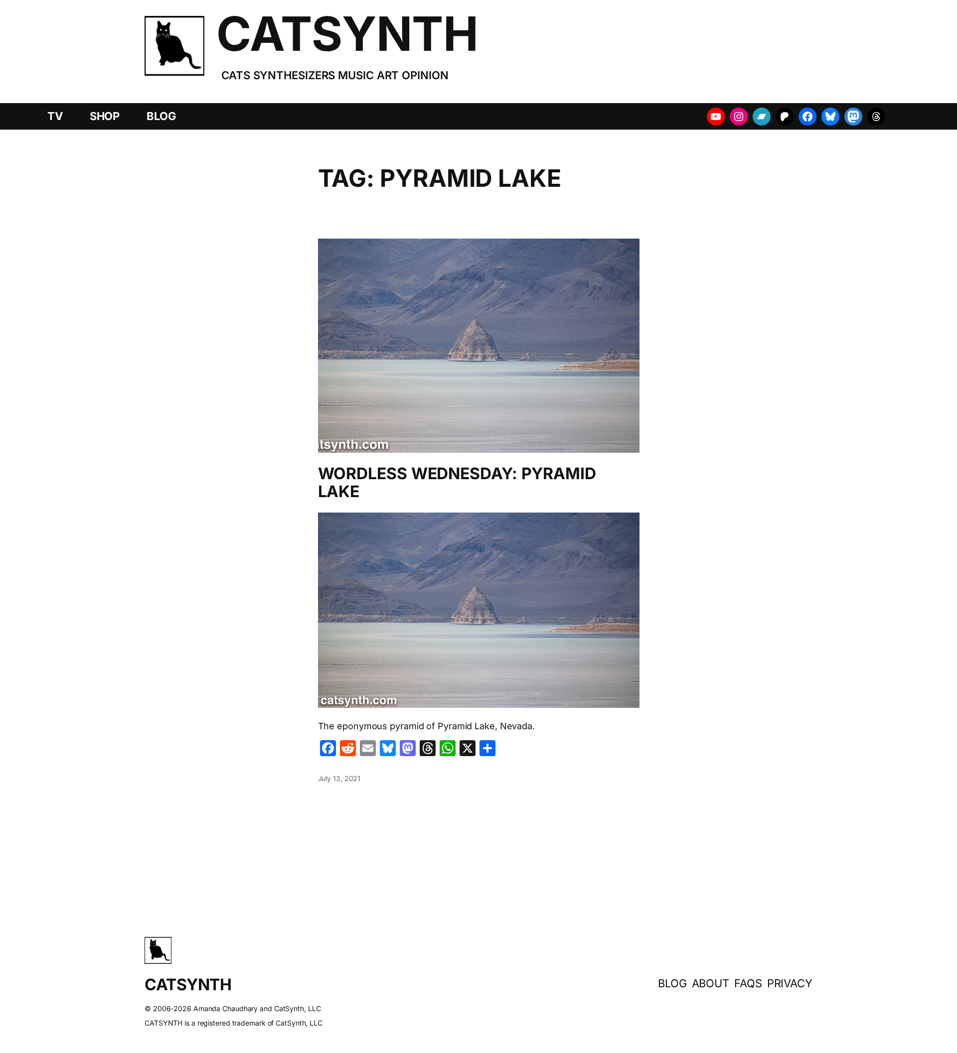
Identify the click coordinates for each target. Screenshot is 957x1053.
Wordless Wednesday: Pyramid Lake (457, 483)
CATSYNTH (347, 33)
